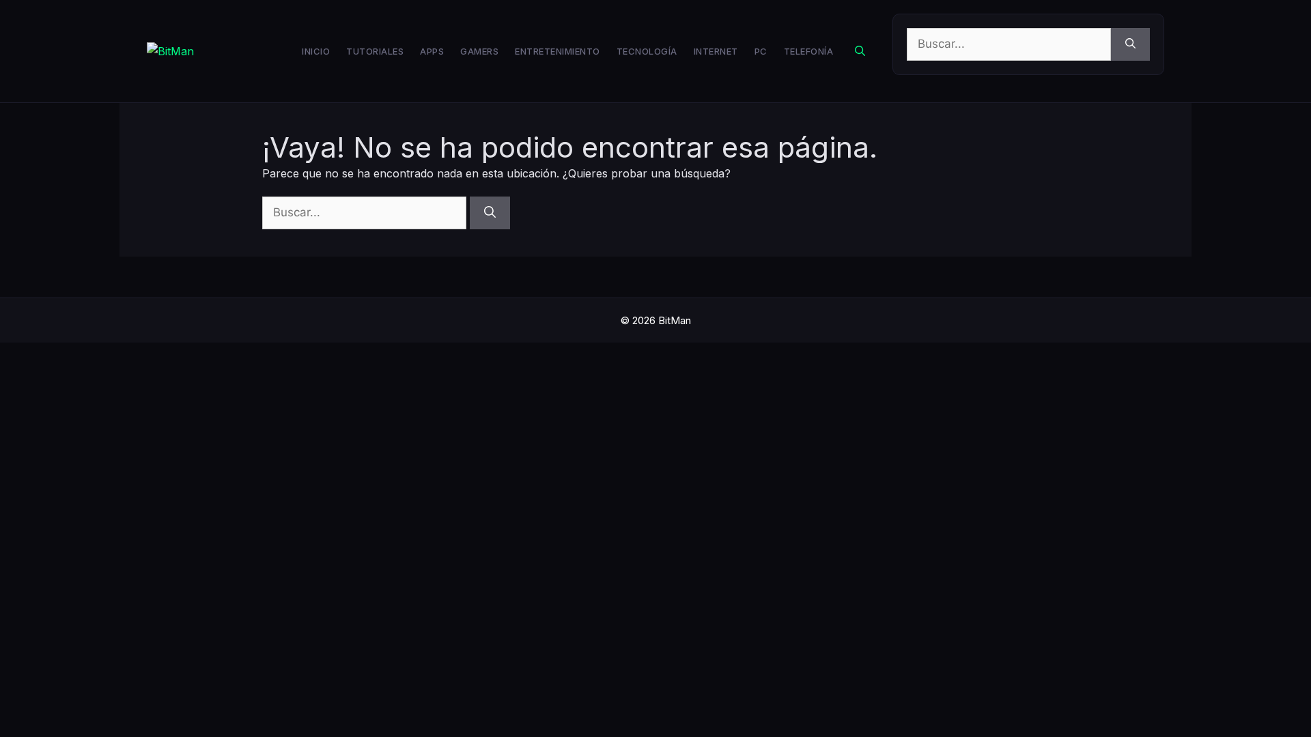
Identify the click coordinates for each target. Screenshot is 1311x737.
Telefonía (809, 51)
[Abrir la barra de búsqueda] (860, 51)
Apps (432, 51)
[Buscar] (1130, 44)
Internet (716, 51)
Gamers (479, 51)
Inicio (316, 51)
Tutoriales (375, 51)
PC (761, 51)
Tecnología (647, 51)
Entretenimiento (557, 51)
